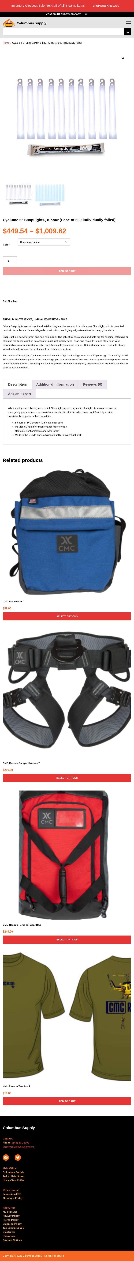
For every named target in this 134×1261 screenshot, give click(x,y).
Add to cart (67, 271)
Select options (67, 616)
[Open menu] (128, 22)
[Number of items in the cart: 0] (85, 14)
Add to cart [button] (67, 1101)
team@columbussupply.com (18, 1146)
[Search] (127, 31)
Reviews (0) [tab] (92, 384)
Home (6, 42)
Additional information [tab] (55, 384)
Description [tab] (17, 384)
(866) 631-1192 (20, 1142)
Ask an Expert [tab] (19, 394)
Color (6, 244)
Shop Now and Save (106, 5)
